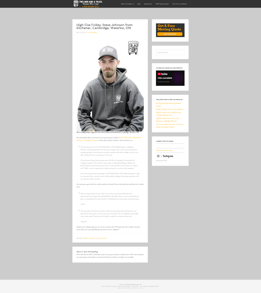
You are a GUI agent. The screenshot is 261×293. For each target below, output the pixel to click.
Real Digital (138, 288)
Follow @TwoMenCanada (164, 150)
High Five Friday (88, 238)
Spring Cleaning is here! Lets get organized (169, 109)
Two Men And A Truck (99, 238)
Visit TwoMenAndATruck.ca (130, 284)
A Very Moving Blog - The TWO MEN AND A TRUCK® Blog (87, 4)
